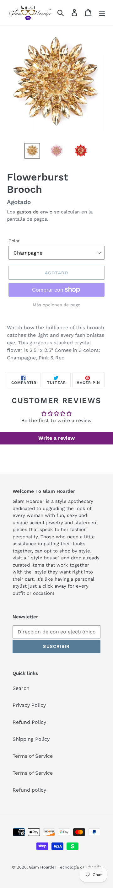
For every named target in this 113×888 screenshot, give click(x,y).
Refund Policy (29, 722)
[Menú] (102, 13)
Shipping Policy (31, 739)
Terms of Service (33, 756)
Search (21, 688)
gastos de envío (34, 212)
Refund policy (29, 790)
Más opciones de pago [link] (56, 304)
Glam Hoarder (42, 867)
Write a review (56, 438)
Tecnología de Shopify (79, 867)
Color (14, 240)
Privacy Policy (29, 705)
